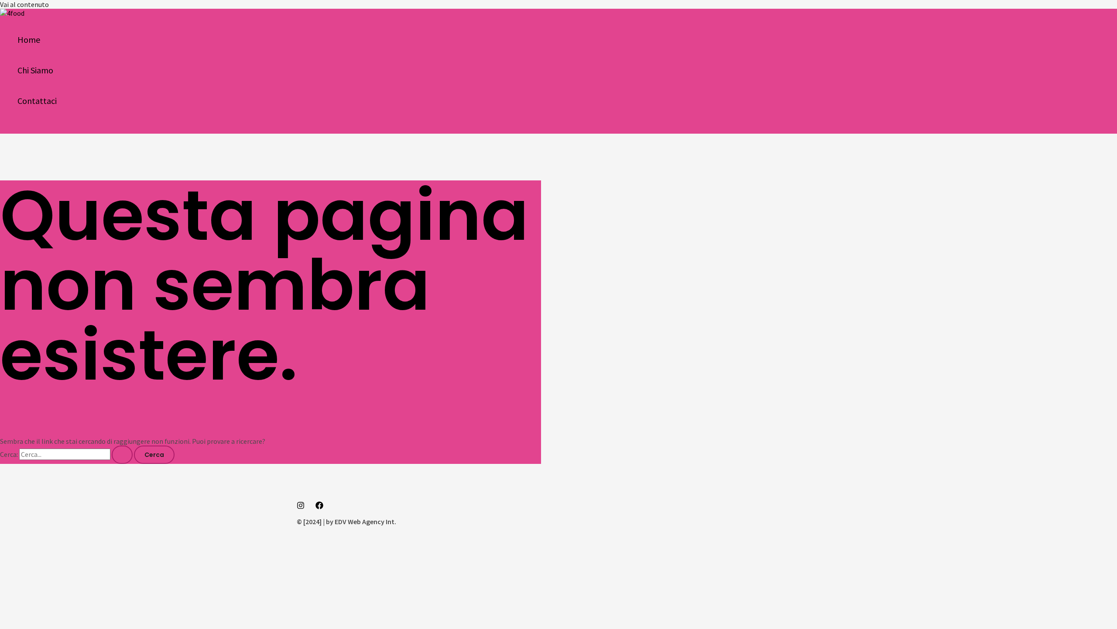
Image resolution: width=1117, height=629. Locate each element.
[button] (9, 128)
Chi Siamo (35, 70)
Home (28, 39)
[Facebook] (319, 506)
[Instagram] (301, 506)
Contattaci (37, 100)
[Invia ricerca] (122, 455)
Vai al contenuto (24, 4)
